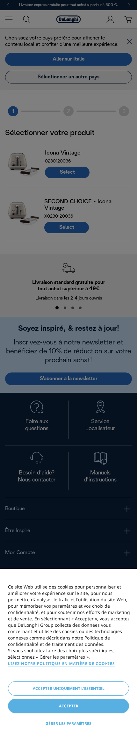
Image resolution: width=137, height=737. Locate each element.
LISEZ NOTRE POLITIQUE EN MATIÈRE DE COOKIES (61, 663)
